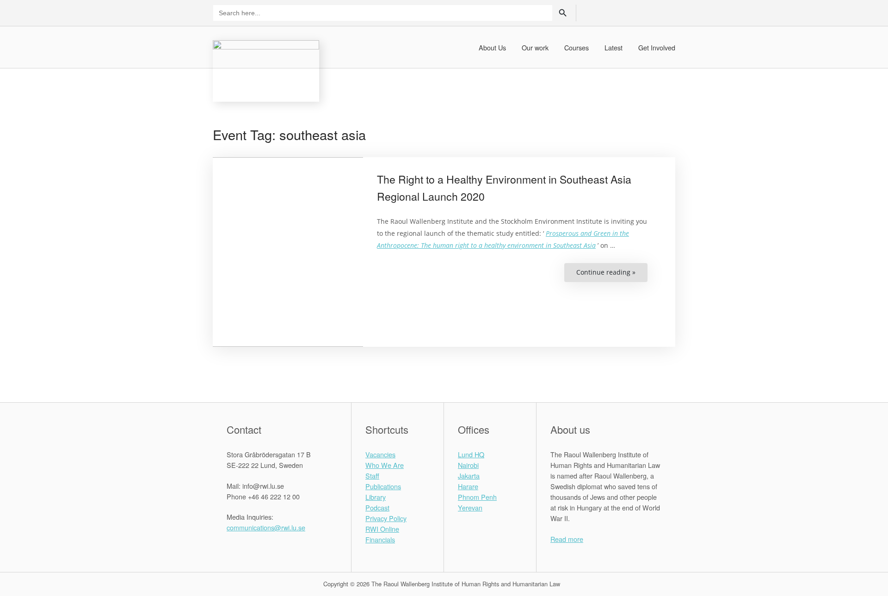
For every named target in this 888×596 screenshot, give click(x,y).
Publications (383, 486)
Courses (576, 47)
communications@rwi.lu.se (266, 527)
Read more (566, 539)
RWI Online (382, 529)
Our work (535, 47)
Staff (372, 475)
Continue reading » (612, 275)
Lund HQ (471, 454)
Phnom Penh (477, 497)
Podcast (377, 507)
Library (375, 497)
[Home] (266, 69)
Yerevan (470, 507)
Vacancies (380, 454)
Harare (468, 486)
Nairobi (468, 465)
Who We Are (384, 465)
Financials (380, 539)
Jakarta (469, 475)
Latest (613, 47)
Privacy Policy (386, 518)
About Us (492, 47)
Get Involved (656, 47)
